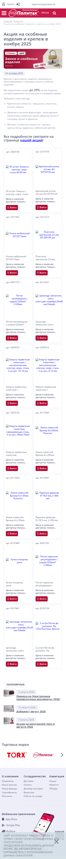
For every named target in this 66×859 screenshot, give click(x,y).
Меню (45, 12)
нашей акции (31, 140)
